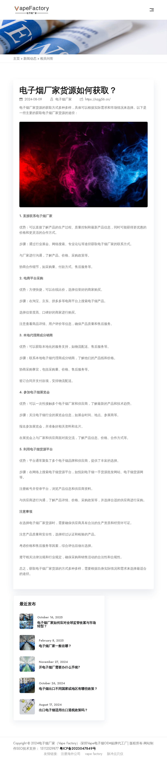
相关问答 (46, 58)
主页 (16, 58)
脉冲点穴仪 (115, 753)
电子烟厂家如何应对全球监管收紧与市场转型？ (66, 624)
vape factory (93, 753)
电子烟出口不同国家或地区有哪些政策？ (68, 688)
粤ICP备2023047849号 (78, 748)
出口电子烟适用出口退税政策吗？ (63, 710)
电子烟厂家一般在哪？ (55, 646)
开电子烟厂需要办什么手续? (59, 667)
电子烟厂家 (27, 107)
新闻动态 (29, 58)
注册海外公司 (70, 753)
